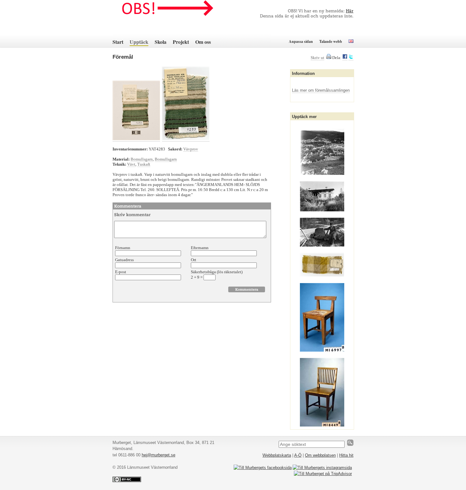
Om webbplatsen (320, 455)
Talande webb (330, 41)
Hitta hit (346, 455)
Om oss (203, 41)
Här (349, 11)
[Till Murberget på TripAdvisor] (323, 473)
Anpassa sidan (301, 41)
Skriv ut (317, 57)
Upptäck (139, 41)
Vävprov (190, 149)
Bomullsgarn (142, 159)
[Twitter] (350, 57)
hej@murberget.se (158, 455)
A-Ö (297, 455)
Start (118, 41)
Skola (160, 41)
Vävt (131, 164)
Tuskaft (143, 164)
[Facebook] (344, 57)
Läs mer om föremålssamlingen (321, 90)
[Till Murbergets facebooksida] (263, 467)
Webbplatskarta (276, 455)
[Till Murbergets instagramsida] (322, 467)
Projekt (181, 41)
